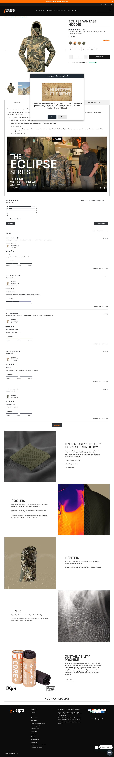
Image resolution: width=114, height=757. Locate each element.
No (62, 117)
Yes (52, 117)
